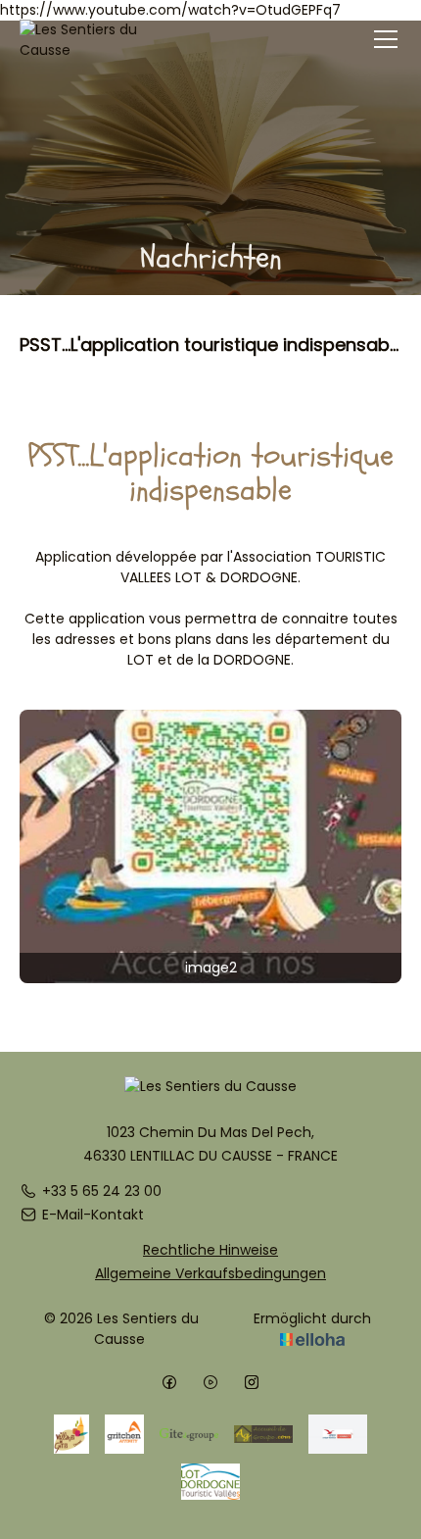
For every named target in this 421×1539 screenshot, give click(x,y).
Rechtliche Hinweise (210, 1250)
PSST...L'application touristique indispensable (210, 343)
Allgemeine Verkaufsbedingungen (210, 1273)
